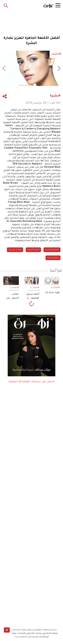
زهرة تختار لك (52, 292)
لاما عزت (55, 102)
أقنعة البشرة (33, 250)
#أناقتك (56, 288)
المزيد (17, 637)
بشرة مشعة (53, 258)
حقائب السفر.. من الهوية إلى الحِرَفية (12, 296)
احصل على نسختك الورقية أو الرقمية (31, 381)
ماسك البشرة (15, 250)
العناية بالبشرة (52, 250)
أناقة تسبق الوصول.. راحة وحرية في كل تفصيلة (31, 296)
